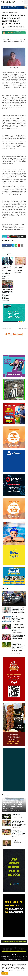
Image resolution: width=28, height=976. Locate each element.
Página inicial (5, 12)
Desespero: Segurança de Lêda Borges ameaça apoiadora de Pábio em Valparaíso (13, 597)
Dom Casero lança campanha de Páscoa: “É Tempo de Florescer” (20, 268)
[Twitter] (13, 245)
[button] (1, 2)
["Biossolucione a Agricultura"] (6, 816)
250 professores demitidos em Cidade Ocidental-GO (18, 618)
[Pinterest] (19, 245)
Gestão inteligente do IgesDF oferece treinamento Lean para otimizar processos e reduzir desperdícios (7, 294)
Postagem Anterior (6, 328)
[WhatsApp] (16, 245)
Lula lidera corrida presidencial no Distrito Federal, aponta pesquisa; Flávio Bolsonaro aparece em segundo (13, 804)
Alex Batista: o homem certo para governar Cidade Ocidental (18, 636)
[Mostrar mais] (3, 248)
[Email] (22, 245)
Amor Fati (14, 841)
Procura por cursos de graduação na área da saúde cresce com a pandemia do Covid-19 (18, 610)
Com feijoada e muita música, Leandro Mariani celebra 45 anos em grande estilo (19, 823)
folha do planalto (13, 12)
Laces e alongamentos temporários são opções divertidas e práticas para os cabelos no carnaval (18, 627)
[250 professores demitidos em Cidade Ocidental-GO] (6, 619)
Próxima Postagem (22, 328)
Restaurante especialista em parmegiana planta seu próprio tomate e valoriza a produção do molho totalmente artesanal (18, 647)
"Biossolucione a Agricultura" (16, 815)
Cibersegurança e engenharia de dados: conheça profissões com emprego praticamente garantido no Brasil (7, 271)
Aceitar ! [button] (5, 973)
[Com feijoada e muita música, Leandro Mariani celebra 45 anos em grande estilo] (6, 823)
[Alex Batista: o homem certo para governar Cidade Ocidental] (6, 637)
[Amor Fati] (6, 843)
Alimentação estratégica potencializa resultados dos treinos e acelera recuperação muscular (19, 833)
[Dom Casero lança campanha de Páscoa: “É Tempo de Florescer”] (20, 261)
